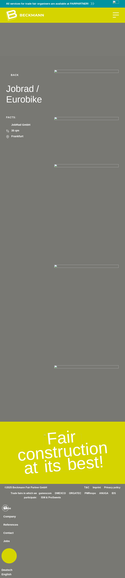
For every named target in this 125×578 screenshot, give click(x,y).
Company (9, 516)
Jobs (6, 541)
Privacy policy (112, 487)
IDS (114, 493)
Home (7, 508)
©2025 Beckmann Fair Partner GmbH (26, 487)
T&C (86, 487)
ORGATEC (75, 493)
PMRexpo (90, 493)
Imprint (97, 487)
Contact (8, 532)
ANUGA (103, 493)
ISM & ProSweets (51, 497)
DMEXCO (60, 493)
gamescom (45, 493)
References (10, 524)
